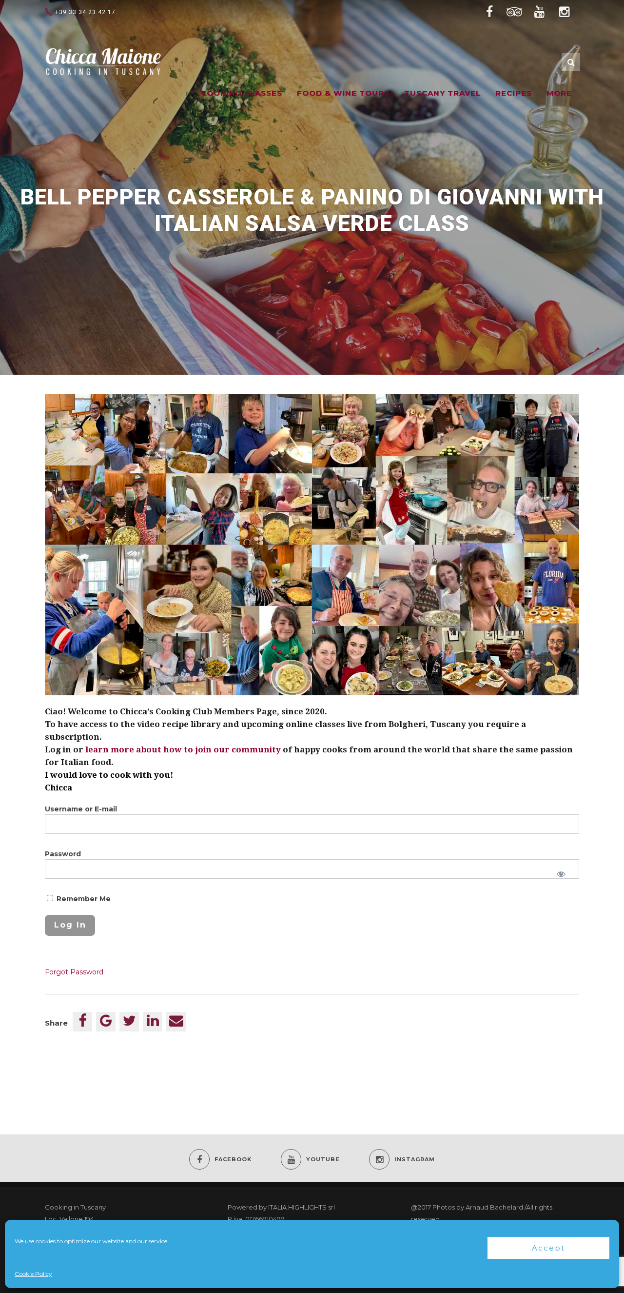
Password (63, 853)
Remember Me (83, 898)
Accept (548, 1248)
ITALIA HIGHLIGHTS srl (301, 1207)
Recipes (513, 93)
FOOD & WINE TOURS (343, 93)
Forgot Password (74, 972)
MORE (559, 93)
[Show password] (561, 874)
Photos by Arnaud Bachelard (477, 1207)
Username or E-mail (81, 809)
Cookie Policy (33, 1273)
